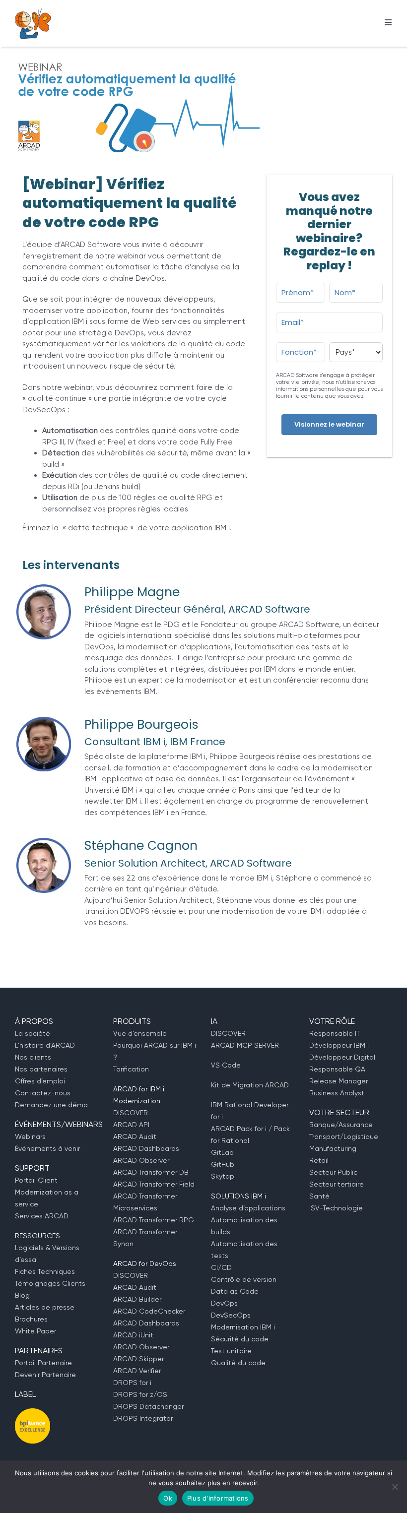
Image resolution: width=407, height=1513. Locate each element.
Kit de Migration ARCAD (250, 1085)
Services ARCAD (41, 1216)
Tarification (131, 1069)
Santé (319, 1196)
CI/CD (221, 1267)
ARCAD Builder (137, 1299)
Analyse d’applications (248, 1208)
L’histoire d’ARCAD (45, 1045)
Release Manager (338, 1081)
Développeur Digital (342, 1057)
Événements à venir (47, 1148)
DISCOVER (130, 1113)
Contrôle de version (243, 1279)
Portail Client (36, 1180)
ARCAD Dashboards (146, 1148)
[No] (395, 1487)
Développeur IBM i (339, 1045)
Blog (22, 1295)
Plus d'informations (218, 1498)
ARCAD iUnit (133, 1335)
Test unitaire (231, 1351)
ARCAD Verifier (137, 1371)
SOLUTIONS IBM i (238, 1196)
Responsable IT (334, 1033)
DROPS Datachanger (148, 1406)
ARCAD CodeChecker (149, 1311)
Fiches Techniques (45, 1271)
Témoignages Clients (50, 1283)
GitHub (222, 1164)
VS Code (226, 1065)
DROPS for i (132, 1383)
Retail (319, 1160)
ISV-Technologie (336, 1208)
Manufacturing (332, 1148)
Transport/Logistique (343, 1136)
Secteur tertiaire (336, 1184)
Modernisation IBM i (243, 1327)
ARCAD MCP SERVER (245, 1045)
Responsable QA (337, 1069)
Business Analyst (336, 1093)
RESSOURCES (37, 1236)
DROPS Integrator (143, 1418)
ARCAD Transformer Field (154, 1184)
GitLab (222, 1152)
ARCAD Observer (141, 1160)
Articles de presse (44, 1307)
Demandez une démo (51, 1105)
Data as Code (235, 1291)
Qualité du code (238, 1363)
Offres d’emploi (40, 1081)
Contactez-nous (42, 1093)
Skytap (222, 1176)
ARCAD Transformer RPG (153, 1220)
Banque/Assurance (341, 1125)
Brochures (31, 1319)
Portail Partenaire (43, 1363)
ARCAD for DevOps (144, 1263)
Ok (167, 1498)
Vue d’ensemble (140, 1033)
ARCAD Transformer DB (151, 1172)
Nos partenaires (41, 1069)
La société (32, 1033)
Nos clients (33, 1057)
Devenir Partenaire (45, 1375)
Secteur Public (333, 1172)
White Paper (35, 1331)
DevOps (224, 1303)
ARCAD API (131, 1125)
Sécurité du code (240, 1339)
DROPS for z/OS (140, 1394)
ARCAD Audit (134, 1136)
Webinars (30, 1136)
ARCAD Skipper (138, 1359)
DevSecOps (231, 1315)
